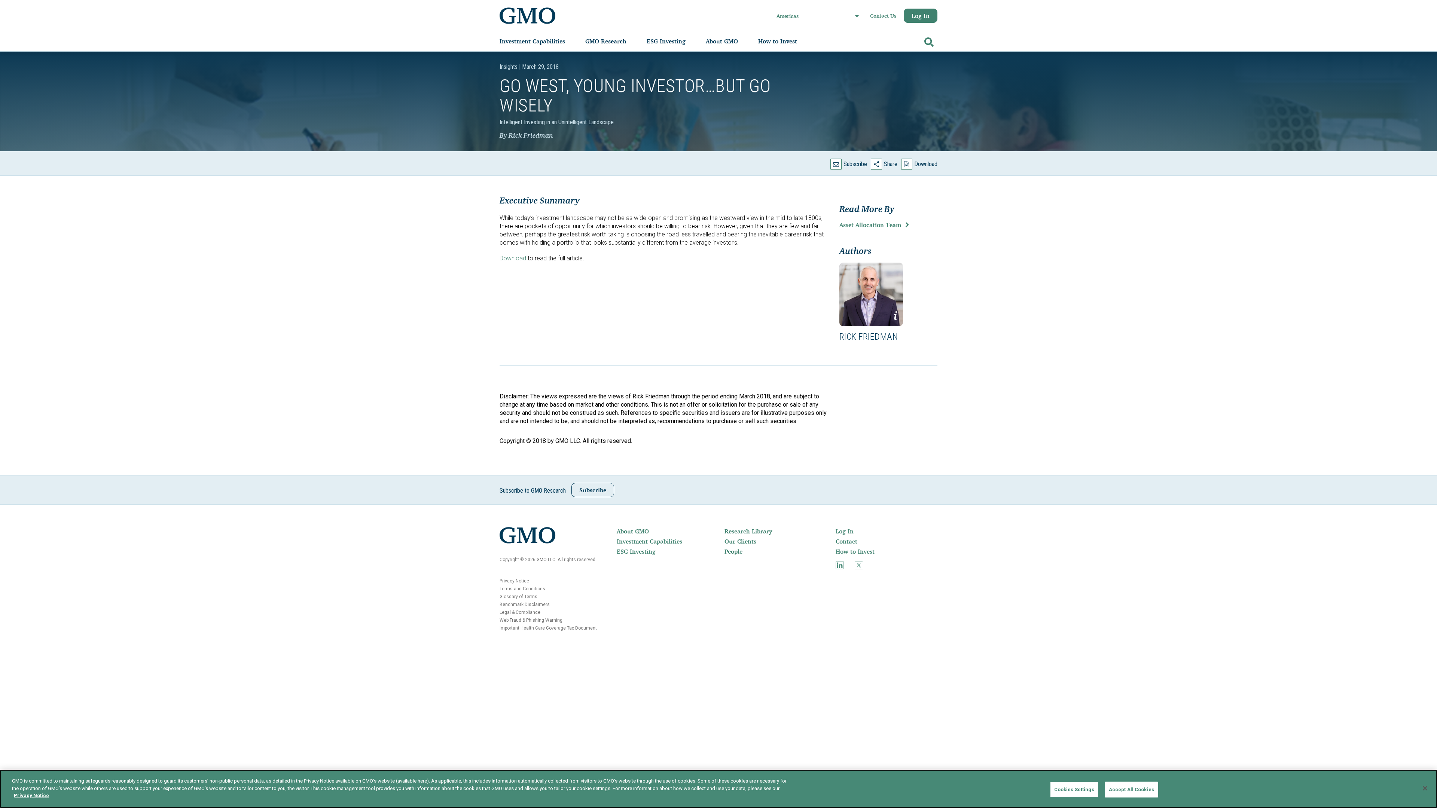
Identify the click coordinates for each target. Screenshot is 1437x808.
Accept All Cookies (1131, 789)
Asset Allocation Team (870, 225)
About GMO (633, 531)
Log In (921, 15)
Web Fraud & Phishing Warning (531, 620)
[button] (871, 294)
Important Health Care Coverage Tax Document (548, 628)
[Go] (928, 40)
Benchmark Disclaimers (525, 604)
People (733, 551)
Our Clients (740, 541)
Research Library (748, 531)
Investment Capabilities (649, 541)
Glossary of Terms (518, 596)
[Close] (1425, 788)
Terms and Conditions (522, 588)
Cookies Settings (1074, 789)
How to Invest (855, 551)
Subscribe (855, 164)
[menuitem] (540, 41)
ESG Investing (636, 551)
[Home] (528, 15)
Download (925, 164)
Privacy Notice (514, 581)
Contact (846, 541)
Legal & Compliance (520, 612)
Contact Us (883, 15)
